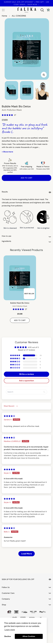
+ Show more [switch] (7, 152)
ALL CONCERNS (19, 16)
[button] (7, 115)
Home (4, 16)
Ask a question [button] (26, 380)
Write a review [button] (26, 374)
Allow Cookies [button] (29, 636)
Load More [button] (26, 553)
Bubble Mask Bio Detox (19, 303)
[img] (9, 416)
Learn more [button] (10, 630)
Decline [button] (7, 636)
